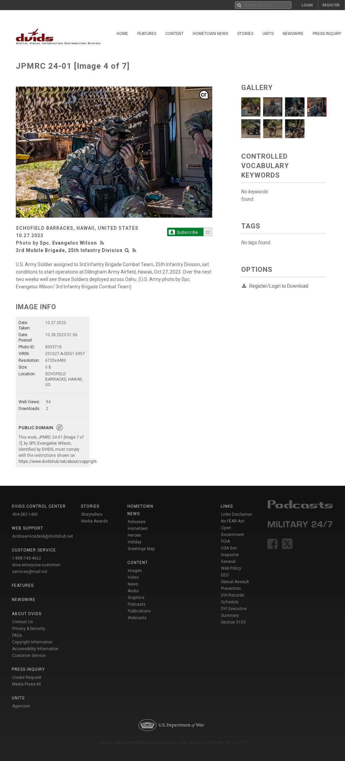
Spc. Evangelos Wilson (68, 243)
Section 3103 (233, 622)
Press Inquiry (28, 669)
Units (268, 33)
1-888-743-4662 (26, 558)
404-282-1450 (25, 514)
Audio (133, 591)
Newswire (293, 33)
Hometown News (210, 33)
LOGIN (307, 5)
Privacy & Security (28, 628)
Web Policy (231, 568)
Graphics (136, 597)
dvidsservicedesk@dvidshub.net (42, 536)
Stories (245, 33)
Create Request (26, 677)
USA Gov (229, 548)
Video (133, 577)
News (133, 584)
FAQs (17, 635)
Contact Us (22, 622)
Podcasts (137, 604)
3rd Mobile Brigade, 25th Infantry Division (69, 250)
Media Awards (94, 521)
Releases (137, 521)
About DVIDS (26, 613)
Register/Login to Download (278, 286)
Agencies (21, 706)
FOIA (225, 541)
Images (135, 570)
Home (122, 33)
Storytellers (91, 514)
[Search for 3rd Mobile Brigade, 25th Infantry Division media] (127, 250)
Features (146, 33)
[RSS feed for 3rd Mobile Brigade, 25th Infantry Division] (134, 250)
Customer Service (28, 655)
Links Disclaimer (236, 514)
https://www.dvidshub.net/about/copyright (58, 461)
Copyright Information (32, 642)
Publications (139, 611)
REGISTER (331, 5)
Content (174, 33)
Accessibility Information (35, 648)
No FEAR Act (232, 521)
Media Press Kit (26, 684)
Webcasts (137, 617)
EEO (225, 575)
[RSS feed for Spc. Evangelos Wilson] (102, 243)
